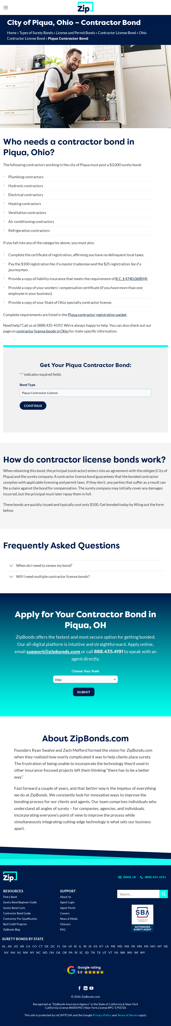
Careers (65, 913)
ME (113, 946)
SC (81, 952)
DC (53, 946)
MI (133, 946)
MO (152, 946)
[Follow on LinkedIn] (86, 988)
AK (10, 946)
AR (22, 946)
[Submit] (164, 894)
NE (166, 946)
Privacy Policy (102, 1015)
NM (25, 952)
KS (95, 946)
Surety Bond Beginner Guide (20, 902)
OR (65, 952)
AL (4, 946)
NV (6, 952)
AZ (16, 946)
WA (122, 952)
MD (119, 946)
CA (28, 946)
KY (101, 946)
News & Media (69, 918)
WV (129, 952)
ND (45, 952)
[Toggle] (11, 566)
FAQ (62, 929)
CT (41, 946)
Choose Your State (85, 671)
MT (159, 946)
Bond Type (27, 385)
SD (87, 952)
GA (64, 946)
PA (71, 952)
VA (116, 952)
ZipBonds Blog (11, 929)
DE (47, 946)
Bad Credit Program (15, 924)
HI (70, 946)
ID (75, 946)
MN (139, 946)
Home (11, 33)
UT (104, 952)
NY (32, 952)
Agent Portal (67, 908)
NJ (19, 952)
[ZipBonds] (85, 7)
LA (107, 946)
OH (51, 952)
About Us (65, 897)
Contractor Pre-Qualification (20, 918)
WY (142, 952)
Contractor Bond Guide (17, 913)
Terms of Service (127, 1015)
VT (110, 952)
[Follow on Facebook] (80, 988)
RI (76, 952)
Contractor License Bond (117, 33)
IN (85, 946)
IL (80, 946)
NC (38, 952)
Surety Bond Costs (14, 908)
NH (13, 952)
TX (99, 952)
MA (126, 946)
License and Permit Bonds (75, 33)
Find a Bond (10, 897)
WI (136, 952)
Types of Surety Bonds (36, 33)
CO (34, 946)
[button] (6, 7)
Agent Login (67, 902)
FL (58, 946)
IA (90, 946)
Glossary (65, 924)
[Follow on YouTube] (91, 988)
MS (146, 946)
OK (58, 952)
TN (93, 952)
